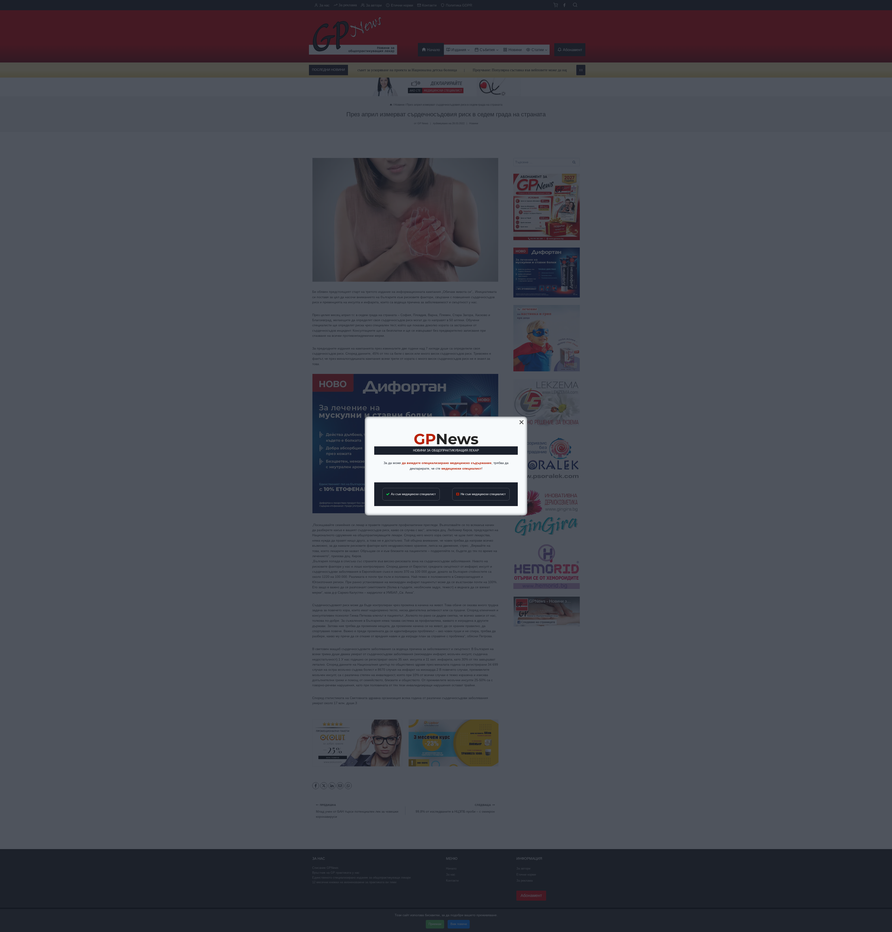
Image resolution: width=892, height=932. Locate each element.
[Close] (521, 422)
